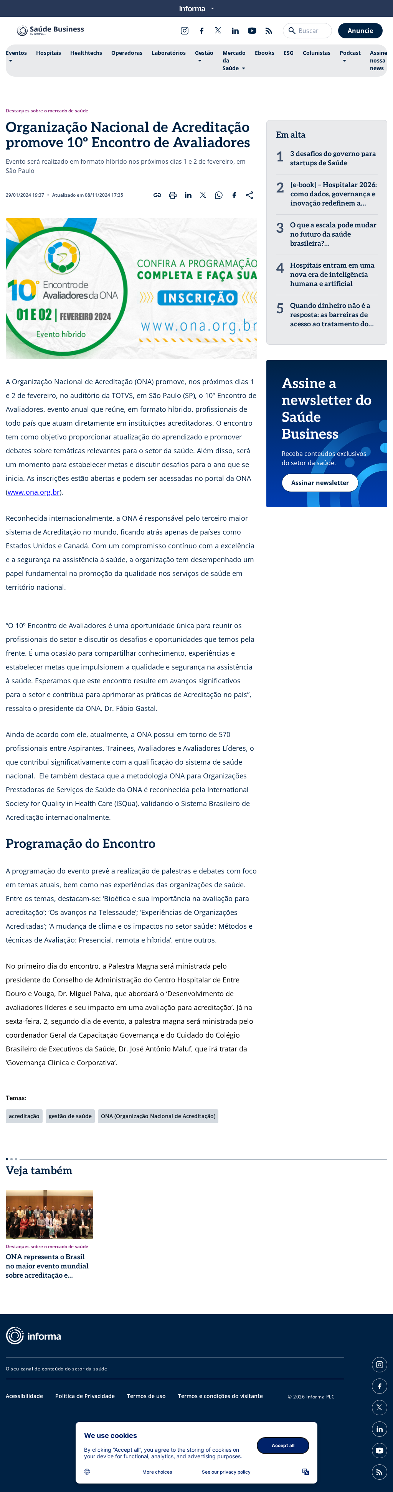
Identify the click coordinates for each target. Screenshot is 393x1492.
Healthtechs (86, 52)
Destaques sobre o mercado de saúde (47, 111)
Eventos (16, 52)
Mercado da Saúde (234, 60)
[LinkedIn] (235, 30)
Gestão (204, 52)
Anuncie (360, 30)
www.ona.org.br (33, 492)
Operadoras (126, 52)
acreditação (24, 1116)
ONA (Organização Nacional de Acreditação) (158, 1116)
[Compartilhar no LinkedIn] (188, 195)
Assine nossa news (378, 60)
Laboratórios (169, 52)
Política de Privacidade (85, 1396)
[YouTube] (252, 30)
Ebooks (264, 52)
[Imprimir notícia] (172, 195)
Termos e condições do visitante (220, 1396)
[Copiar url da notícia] (157, 195)
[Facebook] (201, 30)
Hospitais (48, 52)
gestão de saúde (70, 1116)
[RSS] (269, 30)
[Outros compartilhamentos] (249, 195)
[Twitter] (218, 30)
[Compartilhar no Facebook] (234, 195)
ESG (289, 52)
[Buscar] (292, 30)
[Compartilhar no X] (203, 195)
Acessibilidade (24, 1396)
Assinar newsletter (320, 483)
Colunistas (316, 52)
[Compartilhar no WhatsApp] (218, 195)
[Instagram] (184, 30)
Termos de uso (146, 1396)
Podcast (350, 52)
